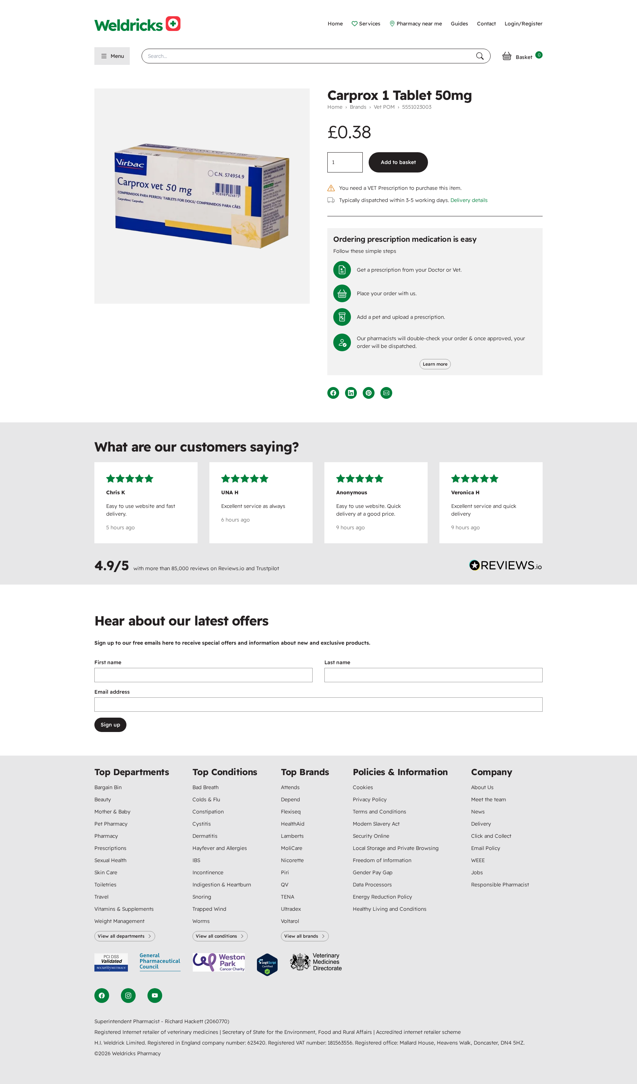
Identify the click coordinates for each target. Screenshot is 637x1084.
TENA (287, 896)
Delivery (481, 823)
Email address (112, 692)
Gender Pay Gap (373, 872)
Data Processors (372, 884)
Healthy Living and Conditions (390, 909)
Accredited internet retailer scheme (418, 1032)
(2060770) (217, 1021)
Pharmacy (106, 836)
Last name (337, 662)
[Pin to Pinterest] (369, 393)
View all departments (121, 936)
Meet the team (488, 799)
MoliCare (291, 848)
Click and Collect (491, 836)
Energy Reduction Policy (382, 896)
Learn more (435, 364)
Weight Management (119, 921)
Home (335, 23)
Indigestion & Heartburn (221, 884)
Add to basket (398, 162)
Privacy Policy (370, 799)
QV (284, 884)
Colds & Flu (206, 799)
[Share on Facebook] (333, 393)
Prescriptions (110, 848)
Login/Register (524, 23)
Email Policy (485, 848)
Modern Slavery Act (376, 823)
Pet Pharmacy (111, 823)
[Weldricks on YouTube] (154, 995)
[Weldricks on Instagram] (128, 995)
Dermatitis (204, 836)
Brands (358, 107)
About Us (482, 787)
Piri (285, 872)
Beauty (102, 799)
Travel (101, 896)
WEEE (478, 860)
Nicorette (292, 860)
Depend (290, 799)
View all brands (301, 936)
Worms (201, 921)
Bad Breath (205, 787)
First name (107, 662)
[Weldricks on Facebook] (101, 995)
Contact (486, 23)
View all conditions (216, 936)
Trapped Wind (209, 909)
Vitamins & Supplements (124, 909)
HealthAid (292, 823)
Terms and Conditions (379, 811)
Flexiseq (291, 811)
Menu (117, 56)
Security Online (371, 836)
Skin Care (105, 872)
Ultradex (291, 909)
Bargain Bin (108, 787)
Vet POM (384, 107)
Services (369, 23)
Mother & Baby (112, 811)
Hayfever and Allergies (219, 848)
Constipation (208, 811)
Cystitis (201, 823)
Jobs (477, 872)
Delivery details (469, 200)
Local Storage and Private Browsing (396, 848)
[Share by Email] (386, 393)
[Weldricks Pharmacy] (143, 23)
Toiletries (105, 884)
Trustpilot (267, 568)
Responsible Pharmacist (500, 884)
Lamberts (292, 836)
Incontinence (207, 872)
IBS (196, 860)
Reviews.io (231, 568)
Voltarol (290, 921)
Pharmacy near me (419, 23)
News (478, 811)
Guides (459, 23)
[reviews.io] (506, 567)
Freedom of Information (382, 860)
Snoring (201, 896)
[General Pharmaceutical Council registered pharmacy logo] (160, 964)
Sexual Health (110, 860)
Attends (290, 787)
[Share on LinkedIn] (351, 393)
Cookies (363, 787)
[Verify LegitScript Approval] (267, 964)
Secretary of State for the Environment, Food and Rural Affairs (297, 1032)
